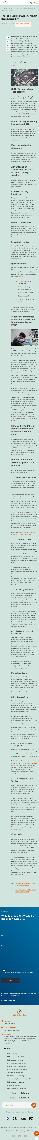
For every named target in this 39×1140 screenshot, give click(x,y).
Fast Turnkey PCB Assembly (16, 1088)
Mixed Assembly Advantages (17, 1069)
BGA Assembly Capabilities (16, 1066)
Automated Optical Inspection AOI (19, 1079)
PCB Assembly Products (15, 1082)
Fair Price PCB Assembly (15, 1076)
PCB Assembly (12, 1054)
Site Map (30, 1131)
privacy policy (28, 972)
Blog (10, 8)
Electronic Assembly (14, 1085)
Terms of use (10, 1131)
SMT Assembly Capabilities (16, 1063)
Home (5, 8)
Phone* (2, 945)
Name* (2, 925)
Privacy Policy (20, 1131)
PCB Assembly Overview (15, 1060)
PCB (22, 685)
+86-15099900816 (9, 1024)
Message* (3, 956)
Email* (2, 935)
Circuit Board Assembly (22, 23)
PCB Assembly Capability (16, 1057)
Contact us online (8, 1001)
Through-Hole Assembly (15, 1073)
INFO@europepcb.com (11, 1030)
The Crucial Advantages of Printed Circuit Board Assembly (23, 533)
